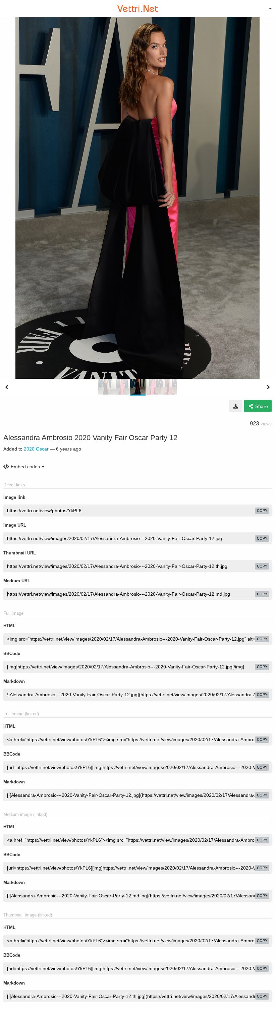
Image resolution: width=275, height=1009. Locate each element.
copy (262, 511)
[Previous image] (6, 387)
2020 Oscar (36, 449)
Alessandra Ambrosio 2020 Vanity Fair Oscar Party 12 (90, 437)
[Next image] (268, 387)
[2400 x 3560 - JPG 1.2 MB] (235, 406)
